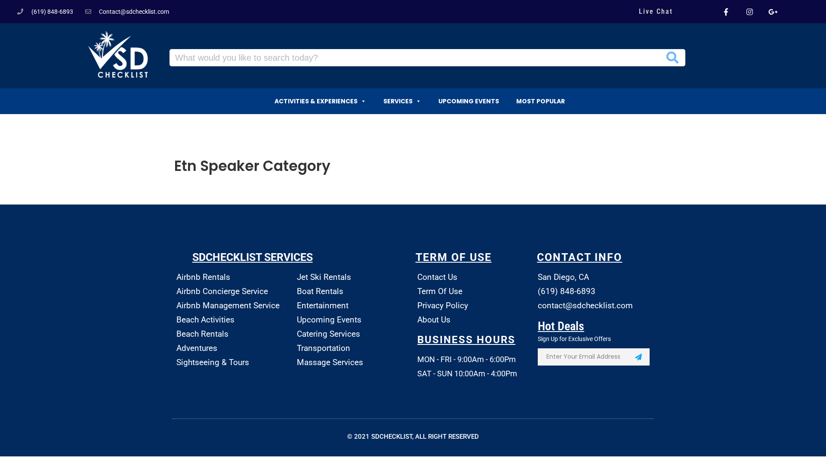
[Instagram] (749, 11)
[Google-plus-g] (772, 11)
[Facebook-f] (726, 11)
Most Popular (540, 101)
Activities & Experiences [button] (316, 101)
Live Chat (656, 11)
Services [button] (398, 101)
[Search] (672, 57)
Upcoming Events (468, 101)
